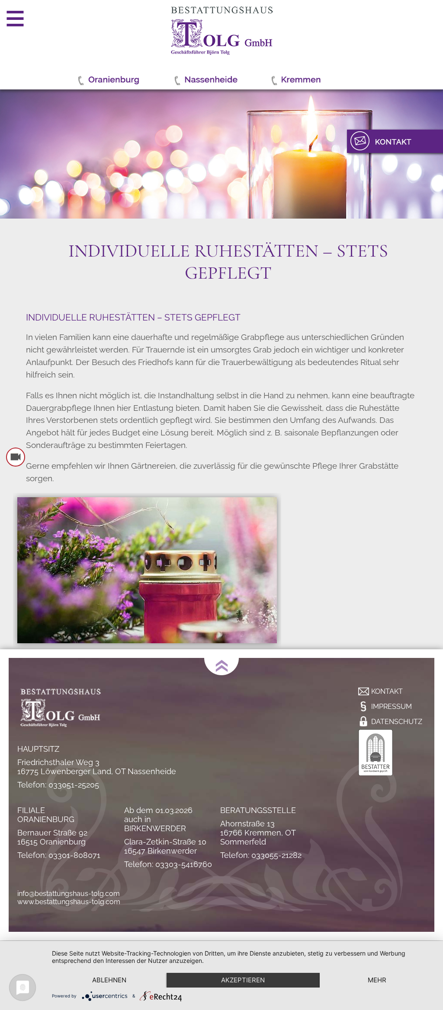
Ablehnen (109, 980)
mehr (377, 980)
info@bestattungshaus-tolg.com (68, 893)
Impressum (391, 706)
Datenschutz (396, 722)
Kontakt (387, 691)
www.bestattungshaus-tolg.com (68, 902)
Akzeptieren (243, 980)
